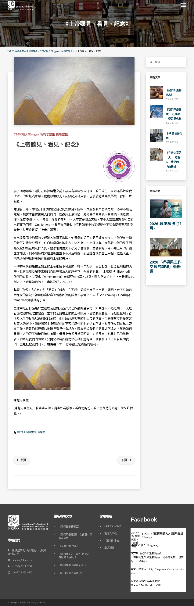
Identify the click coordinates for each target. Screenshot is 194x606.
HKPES (21, 432)
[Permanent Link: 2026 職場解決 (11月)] (166, 208)
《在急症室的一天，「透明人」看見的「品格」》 (75, 555)
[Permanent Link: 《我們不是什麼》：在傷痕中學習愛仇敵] (156, 111)
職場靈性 (31, 432)
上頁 (23, 460)
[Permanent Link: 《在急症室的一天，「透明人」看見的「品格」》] (156, 154)
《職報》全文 (111, 540)
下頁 (124, 460)
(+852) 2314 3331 (21, 566)
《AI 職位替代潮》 (69, 545)
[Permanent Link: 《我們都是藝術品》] (156, 92)
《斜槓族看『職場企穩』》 (73, 565)
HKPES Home (112, 526)
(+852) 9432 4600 (21, 572)
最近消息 (109, 547)
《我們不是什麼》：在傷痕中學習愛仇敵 (173, 114)
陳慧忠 (41, 432)
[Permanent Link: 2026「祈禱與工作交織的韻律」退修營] (166, 247)
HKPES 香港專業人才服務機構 (162, 533)
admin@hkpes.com (21, 560)
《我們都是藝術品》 (70, 526)
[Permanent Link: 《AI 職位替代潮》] (156, 135)
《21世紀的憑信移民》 (71, 573)
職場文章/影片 (112, 533)
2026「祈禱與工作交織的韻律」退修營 (166, 266)
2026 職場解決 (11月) (166, 226)
